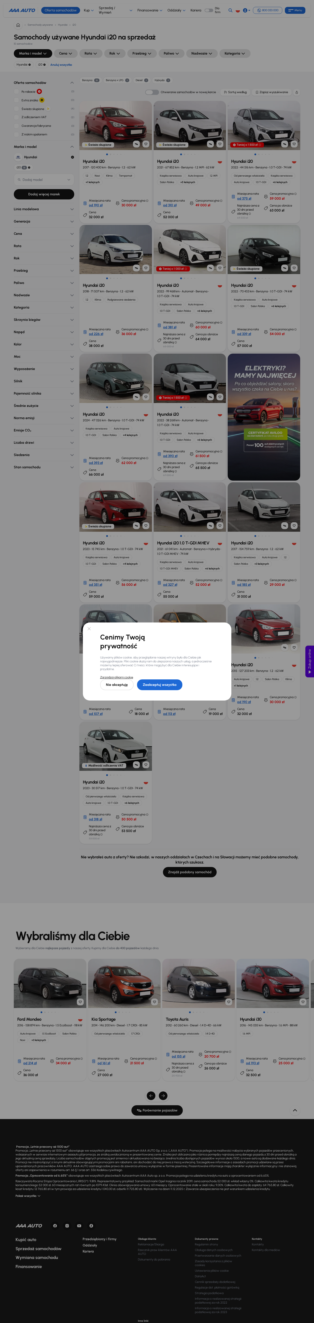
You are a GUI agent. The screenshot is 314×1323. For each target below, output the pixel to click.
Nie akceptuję (117, 685)
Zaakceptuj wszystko (160, 685)
